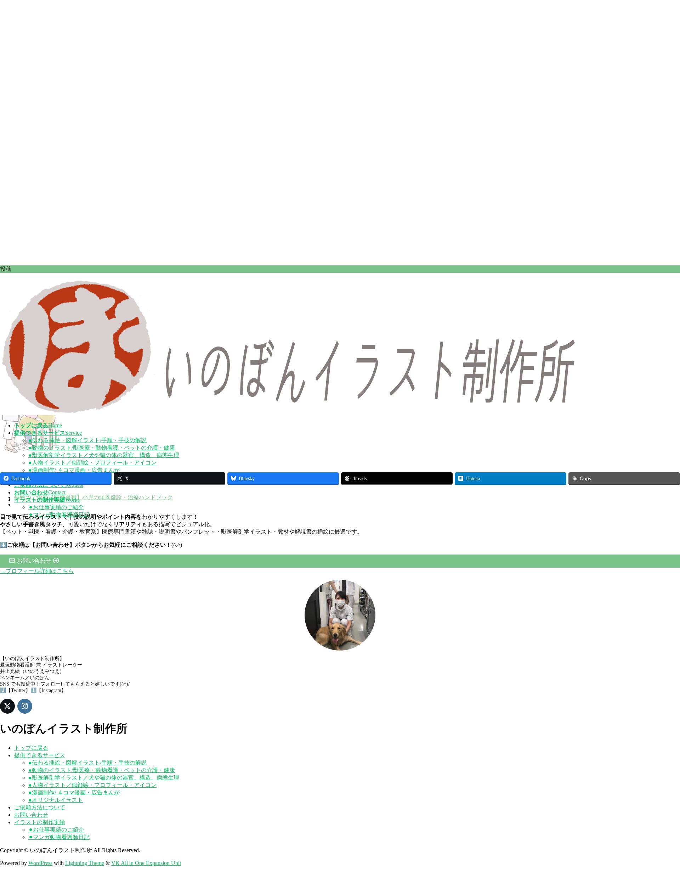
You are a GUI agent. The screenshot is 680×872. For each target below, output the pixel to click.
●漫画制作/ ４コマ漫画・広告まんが (74, 470)
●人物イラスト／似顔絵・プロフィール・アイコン (92, 463)
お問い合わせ (31, 815)
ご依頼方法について (39, 807)
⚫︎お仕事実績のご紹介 (56, 507)
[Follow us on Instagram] (24, 706)
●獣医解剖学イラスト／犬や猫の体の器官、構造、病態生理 (103, 455)
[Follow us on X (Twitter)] (7, 706)
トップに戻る (31, 748)
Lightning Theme (84, 863)
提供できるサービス (39, 755)
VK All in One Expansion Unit (146, 863)
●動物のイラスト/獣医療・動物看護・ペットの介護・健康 (101, 448)
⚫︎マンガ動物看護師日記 (59, 515)
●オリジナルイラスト (55, 800)
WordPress (40, 863)
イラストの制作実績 (39, 822)
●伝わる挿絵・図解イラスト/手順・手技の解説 (87, 440)
